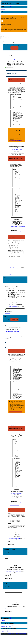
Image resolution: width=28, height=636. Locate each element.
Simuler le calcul (4, 631)
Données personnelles (22, 633)
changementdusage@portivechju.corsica (17, 226)
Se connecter (3, 9)
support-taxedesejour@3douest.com (12, 59)
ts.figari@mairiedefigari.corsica (12, 306)
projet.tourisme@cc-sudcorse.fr (14, 538)
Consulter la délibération (12, 425)
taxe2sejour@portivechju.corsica (16, 149)
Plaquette (9, 614)
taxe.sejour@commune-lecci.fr (14, 419)
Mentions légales (15, 633)
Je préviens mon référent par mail (16, 140)
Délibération (11, 274)
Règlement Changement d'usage (17, 231)
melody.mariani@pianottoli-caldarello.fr (13, 571)
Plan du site (9, 633)
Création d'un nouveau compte (7, 14)
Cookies (2, 634)
